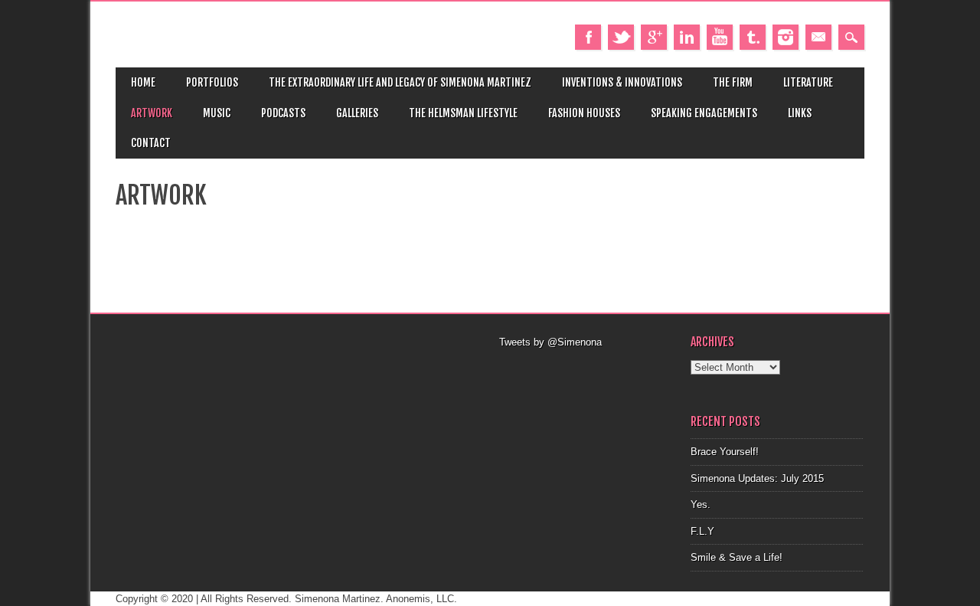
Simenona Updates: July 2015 (757, 478)
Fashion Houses (584, 113)
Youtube (720, 37)
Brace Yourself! (725, 451)
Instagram (786, 37)
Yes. (700, 504)
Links (800, 113)
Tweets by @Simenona (550, 342)
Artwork (151, 113)
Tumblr (753, 37)
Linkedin (687, 37)
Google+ (654, 37)
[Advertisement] (585, 369)
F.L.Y (702, 531)
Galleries (357, 113)
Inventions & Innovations (622, 82)
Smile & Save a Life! (736, 557)
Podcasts (283, 113)
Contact (151, 142)
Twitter (621, 37)
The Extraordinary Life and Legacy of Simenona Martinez (400, 82)
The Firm (733, 82)
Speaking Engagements (704, 113)
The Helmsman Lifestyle (463, 113)
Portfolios (212, 82)
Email (818, 37)
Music (216, 113)
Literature (808, 82)
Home (143, 82)
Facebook (588, 37)
